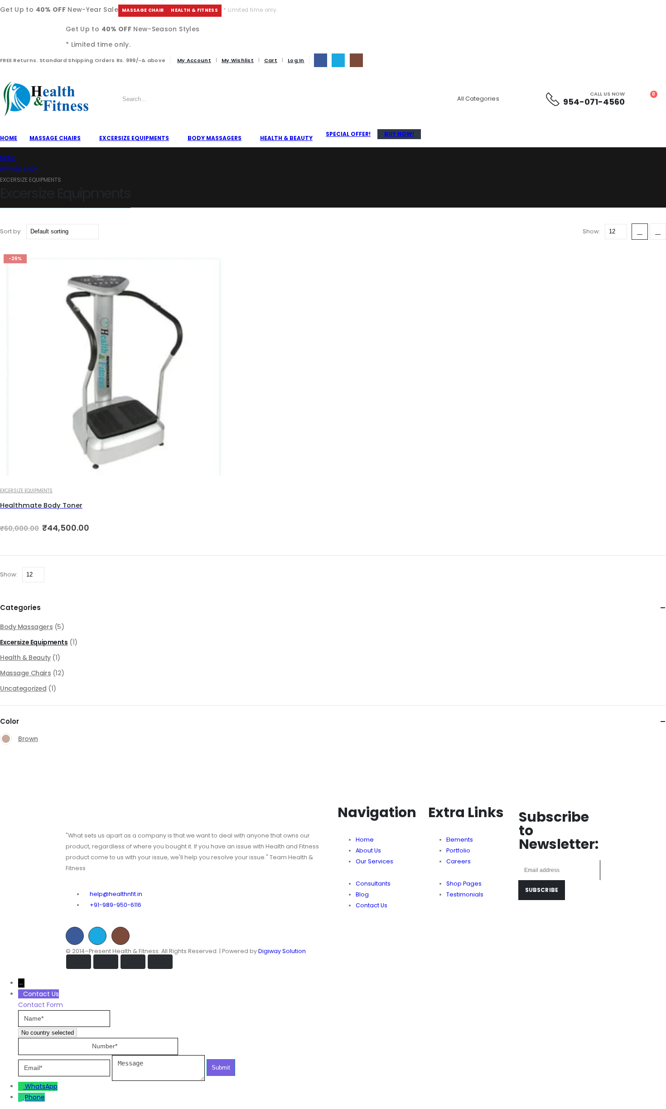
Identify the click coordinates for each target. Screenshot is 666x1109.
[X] (338, 60)
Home (8, 138)
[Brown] (6, 739)
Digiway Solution (282, 951)
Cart (270, 60)
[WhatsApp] (21, 1086)
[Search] (525, 99)
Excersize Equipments (134, 138)
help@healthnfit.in (116, 894)
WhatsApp (41, 1086)
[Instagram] (356, 60)
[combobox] (47, 1032)
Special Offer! (348, 134)
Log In (296, 60)
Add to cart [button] (209, 266)
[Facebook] (320, 60)
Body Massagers (214, 138)
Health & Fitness (194, 10)
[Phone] (21, 1097)
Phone (35, 1097)
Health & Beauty (286, 138)
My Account (194, 60)
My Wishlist (238, 60)
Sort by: (11, 231)
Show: (592, 231)
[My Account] (632, 99)
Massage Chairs (55, 138)
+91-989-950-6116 (115, 905)
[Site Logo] (45, 99)
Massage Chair (143, 10)
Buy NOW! (399, 134)
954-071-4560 (594, 101)
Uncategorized (23, 688)
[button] (640, 231)
